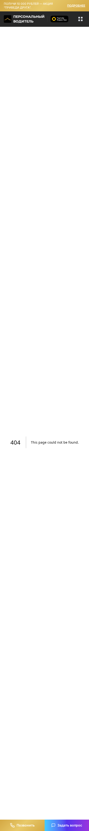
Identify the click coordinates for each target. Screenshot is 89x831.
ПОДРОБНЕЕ (76, 5)
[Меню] (80, 19)
